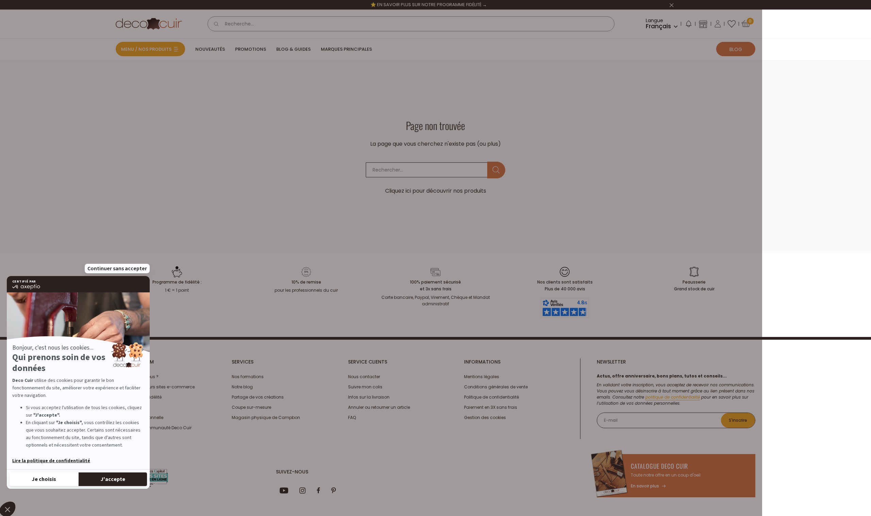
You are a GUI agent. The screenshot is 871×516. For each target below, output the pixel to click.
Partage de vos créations (258, 397)
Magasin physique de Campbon (266, 417)
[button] (688, 25)
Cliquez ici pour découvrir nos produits (435, 191)
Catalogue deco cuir (659, 466)
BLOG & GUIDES (293, 49)
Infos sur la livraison (369, 397)
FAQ (352, 417)
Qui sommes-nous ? (137, 377)
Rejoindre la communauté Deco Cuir (154, 428)
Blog (735, 49)
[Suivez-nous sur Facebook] (318, 490)
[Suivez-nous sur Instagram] (302, 490)
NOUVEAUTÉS (210, 49)
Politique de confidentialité (491, 397)
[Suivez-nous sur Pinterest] (333, 490)
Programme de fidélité (139, 397)
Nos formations (248, 377)
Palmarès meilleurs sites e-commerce (155, 387)
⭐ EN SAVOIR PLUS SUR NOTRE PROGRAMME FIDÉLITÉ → (429, 4)
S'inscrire (738, 420)
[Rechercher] (216, 24)
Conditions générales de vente (496, 387)
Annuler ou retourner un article (379, 407)
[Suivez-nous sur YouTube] (284, 490)
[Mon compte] (717, 24)
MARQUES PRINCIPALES (346, 49)
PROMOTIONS (250, 49)
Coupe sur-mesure (251, 407)
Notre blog (242, 387)
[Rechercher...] (496, 170)
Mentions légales (481, 377)
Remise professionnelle (139, 417)
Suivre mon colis (365, 387)
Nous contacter (364, 377)
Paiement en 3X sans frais (490, 407)
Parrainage (127, 407)
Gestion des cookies (485, 417)
